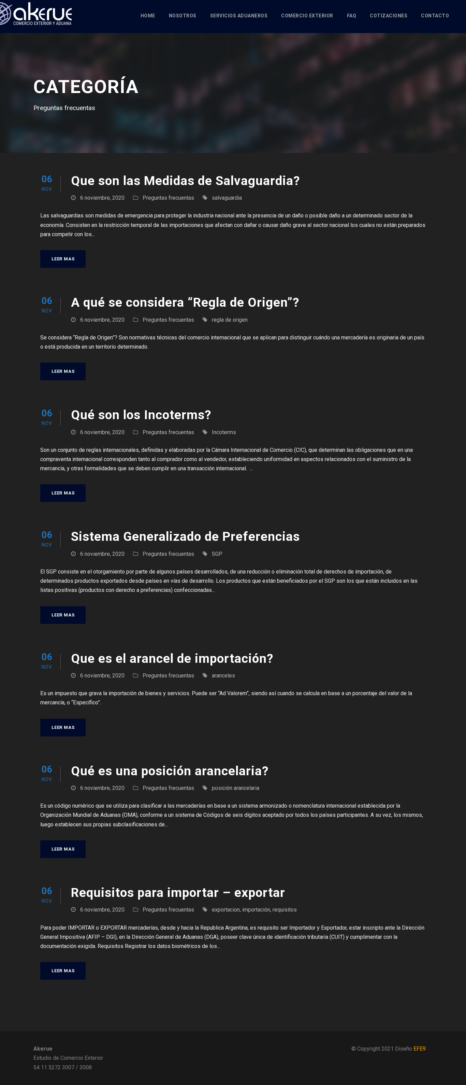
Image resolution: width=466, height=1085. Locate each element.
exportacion (226, 909)
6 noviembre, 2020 (102, 198)
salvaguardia (227, 198)
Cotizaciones (388, 15)
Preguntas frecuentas (168, 198)
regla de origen (230, 320)
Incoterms (224, 432)
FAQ (351, 15)
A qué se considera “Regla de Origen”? (185, 302)
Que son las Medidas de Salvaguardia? (185, 180)
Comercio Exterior (307, 15)
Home (148, 15)
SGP (217, 554)
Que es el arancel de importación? (172, 658)
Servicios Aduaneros (239, 15)
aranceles (223, 675)
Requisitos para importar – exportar (178, 892)
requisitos (285, 909)
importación (256, 909)
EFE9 (419, 1048)
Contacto (435, 15)
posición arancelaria (235, 788)
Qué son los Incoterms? (141, 415)
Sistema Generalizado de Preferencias (185, 536)
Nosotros (182, 15)
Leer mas (63, 258)
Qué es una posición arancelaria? (170, 771)
